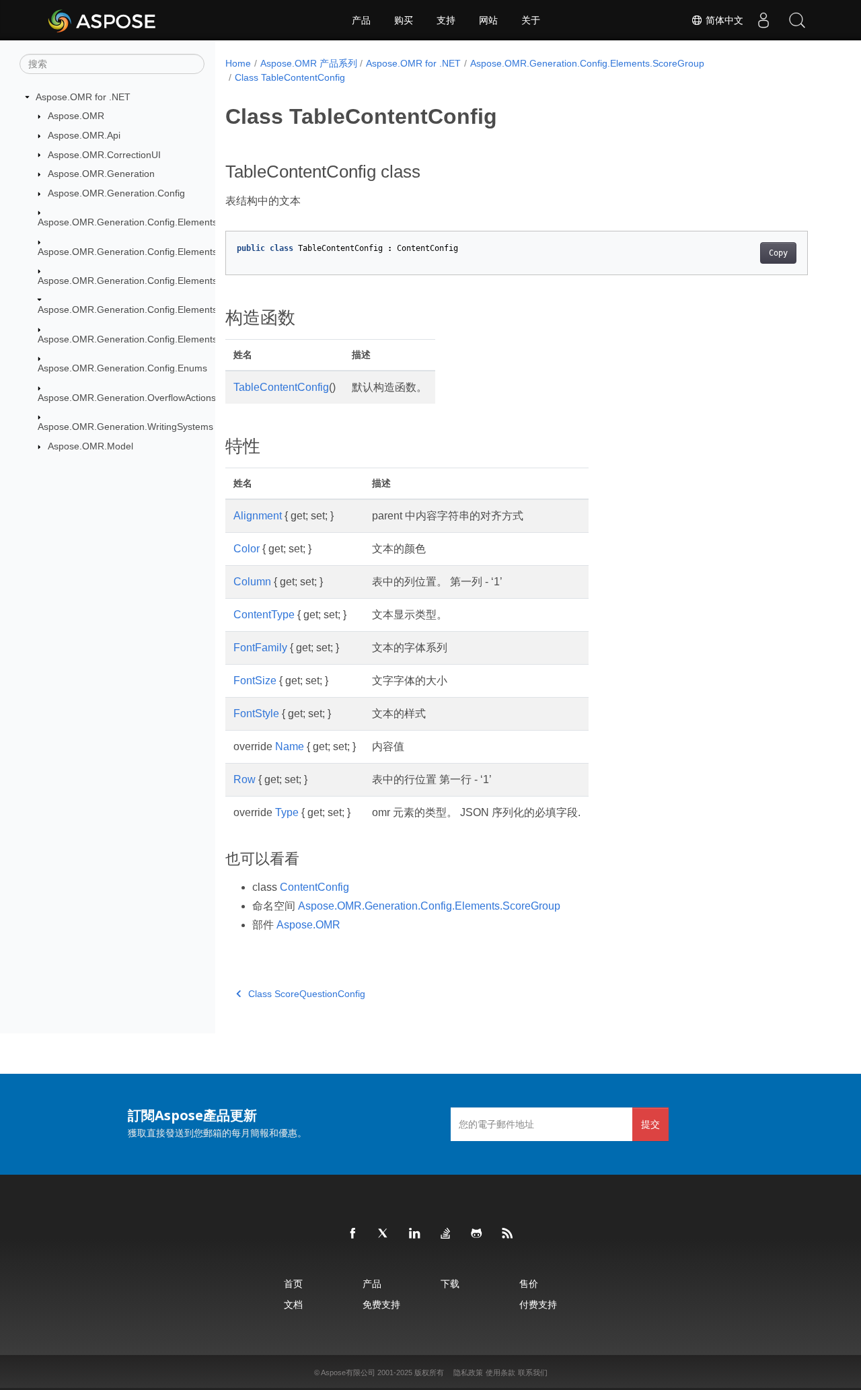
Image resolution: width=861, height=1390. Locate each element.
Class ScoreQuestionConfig (306, 993)
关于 (530, 20)
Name (289, 746)
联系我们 (533, 1372)
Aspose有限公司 (348, 1372)
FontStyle (256, 713)
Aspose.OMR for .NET (83, 97)
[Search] (797, 20)
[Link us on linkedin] (415, 1234)
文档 (293, 1304)
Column (252, 581)
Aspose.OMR (76, 115)
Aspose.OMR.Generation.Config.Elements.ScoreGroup (155, 309)
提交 (650, 1124)
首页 (293, 1283)
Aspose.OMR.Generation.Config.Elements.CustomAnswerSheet (173, 251)
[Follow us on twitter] (384, 1234)
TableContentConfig (281, 387)
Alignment (257, 515)
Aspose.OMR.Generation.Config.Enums (122, 368)
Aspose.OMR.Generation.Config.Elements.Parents (145, 280)
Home (238, 63)
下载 (450, 1283)
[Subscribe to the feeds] (508, 1234)
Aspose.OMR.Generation (101, 173)
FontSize (254, 680)
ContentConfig (314, 887)
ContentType (264, 614)
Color (246, 548)
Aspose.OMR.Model (90, 446)
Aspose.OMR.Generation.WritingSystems (125, 426)
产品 (361, 20)
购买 (403, 20)
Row (244, 779)
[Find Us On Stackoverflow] (446, 1234)
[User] (763, 20)
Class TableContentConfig (290, 77)
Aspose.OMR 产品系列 (308, 63)
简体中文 (723, 20)
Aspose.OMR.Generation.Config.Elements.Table (140, 339)
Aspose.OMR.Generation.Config (116, 193)
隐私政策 (468, 1372)
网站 (488, 20)
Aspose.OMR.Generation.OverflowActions (127, 397)
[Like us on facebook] (353, 1234)
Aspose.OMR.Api (84, 135)
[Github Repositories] (477, 1234)
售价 (528, 1283)
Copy (778, 253)
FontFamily (260, 647)
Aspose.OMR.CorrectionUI (104, 154)
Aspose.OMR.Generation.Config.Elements (127, 222)
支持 (446, 20)
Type (287, 812)
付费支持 (538, 1304)
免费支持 (381, 1304)
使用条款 (500, 1372)
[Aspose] (102, 20)
